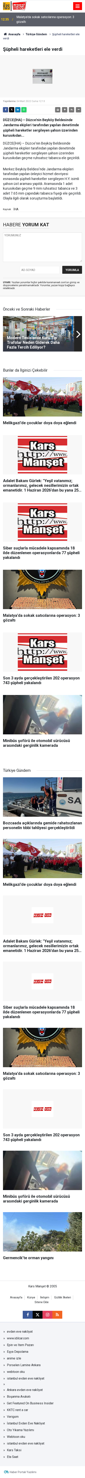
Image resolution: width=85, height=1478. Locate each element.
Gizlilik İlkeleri (62, 1297)
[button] (64, 109)
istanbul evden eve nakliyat (25, 1378)
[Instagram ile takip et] (47, 1315)
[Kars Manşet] (14, 6)
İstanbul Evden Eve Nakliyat (26, 1423)
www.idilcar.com (18, 1338)
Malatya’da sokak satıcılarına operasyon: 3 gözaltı (45, 19)
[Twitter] (11, 109)
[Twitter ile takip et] (37, 1315)
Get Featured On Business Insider (30, 1403)
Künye (31, 1297)
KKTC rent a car (17, 1410)
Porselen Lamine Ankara (24, 1365)
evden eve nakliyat (20, 1331)
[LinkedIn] (17, 109)
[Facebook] (5, 109)
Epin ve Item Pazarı (20, 1345)
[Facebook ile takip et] (28, 1315)
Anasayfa (14, 34)
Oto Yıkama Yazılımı (20, 1430)
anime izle (14, 1358)
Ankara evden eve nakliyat (25, 1390)
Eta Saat (12, 1457)
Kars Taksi (14, 1450)
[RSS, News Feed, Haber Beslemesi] (57, 1315)
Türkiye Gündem (36, 34)
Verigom (13, 1417)
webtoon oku (16, 1372)
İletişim (44, 1297)
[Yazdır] (57, 109)
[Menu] (77, 6)
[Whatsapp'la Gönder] (23, 109)
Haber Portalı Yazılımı (23, 1472)
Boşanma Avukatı (18, 1396)
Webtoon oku (16, 1437)
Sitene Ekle (42, 1302)
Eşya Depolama (17, 1352)
